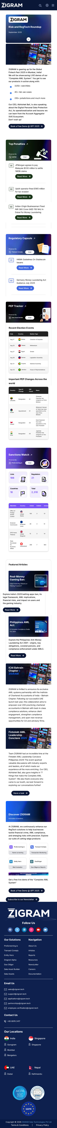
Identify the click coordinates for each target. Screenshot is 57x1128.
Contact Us (11, 1015)
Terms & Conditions (19, 1125)
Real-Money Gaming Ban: (17, 578)
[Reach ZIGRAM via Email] (45, 929)
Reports (31, 955)
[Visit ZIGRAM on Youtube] (39, 929)
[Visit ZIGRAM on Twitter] (17, 929)
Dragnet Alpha (10, 960)
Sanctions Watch (19, 454)
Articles (31, 950)
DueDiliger (38, 861)
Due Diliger (9, 964)
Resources (33, 960)
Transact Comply (40, 847)
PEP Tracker (16, 306)
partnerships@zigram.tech (19, 1003)
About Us (32, 946)
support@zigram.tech (17, 994)
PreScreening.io (19, 847)
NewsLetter (33, 964)
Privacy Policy (42, 1125)
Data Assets (9, 974)
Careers (31, 969)
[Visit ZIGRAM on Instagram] (31, 929)
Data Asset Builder (12, 969)
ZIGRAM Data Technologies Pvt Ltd (36, 1122)
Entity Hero (17, 861)
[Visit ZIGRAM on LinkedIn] (24, 929)
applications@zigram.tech (19, 999)
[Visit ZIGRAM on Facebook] (10, 929)
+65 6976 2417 (13, 1021)
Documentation (34, 974)
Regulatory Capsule (20, 238)
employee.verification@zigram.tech (23, 1008)
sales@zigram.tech (16, 989)
